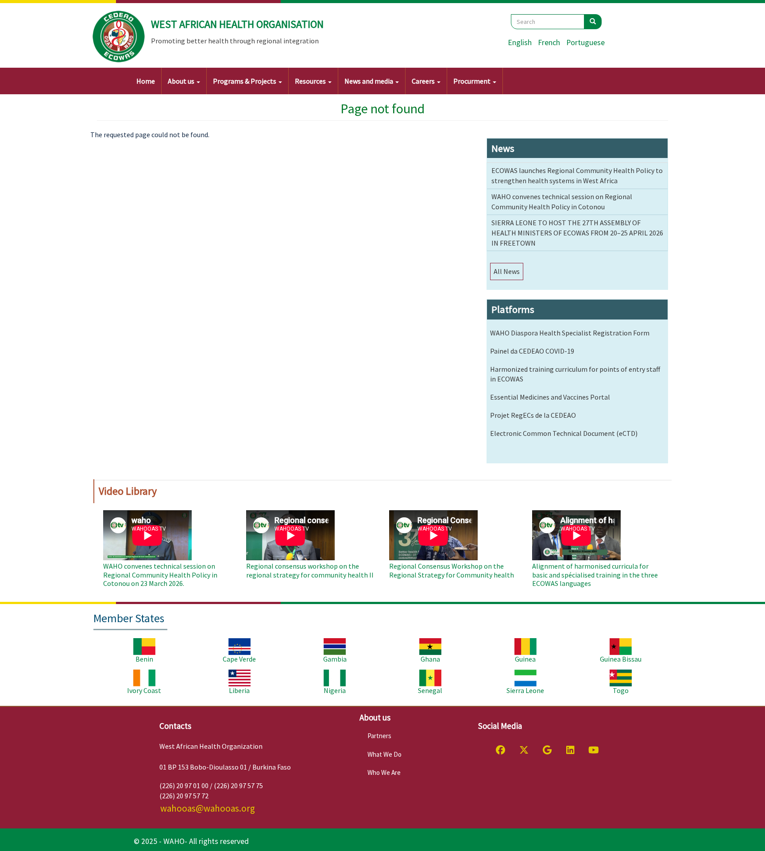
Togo (621, 690)
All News (507, 271)
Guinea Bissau (620, 659)
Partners (379, 736)
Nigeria (335, 690)
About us (182, 81)
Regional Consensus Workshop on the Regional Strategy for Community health (451, 570)
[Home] (119, 37)
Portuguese (585, 42)
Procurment (472, 81)
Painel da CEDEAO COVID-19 (532, 351)
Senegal (430, 690)
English (520, 42)
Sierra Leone (525, 690)
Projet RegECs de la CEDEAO (533, 415)
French (549, 42)
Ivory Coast (144, 690)
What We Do (384, 754)
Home (145, 81)
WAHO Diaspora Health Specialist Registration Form (569, 332)
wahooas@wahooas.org (207, 808)
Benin (144, 659)
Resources (311, 81)
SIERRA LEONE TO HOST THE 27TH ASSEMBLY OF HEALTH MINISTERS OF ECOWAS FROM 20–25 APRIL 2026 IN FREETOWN (577, 232)
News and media (369, 81)
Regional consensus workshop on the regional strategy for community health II (310, 570)
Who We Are (384, 772)
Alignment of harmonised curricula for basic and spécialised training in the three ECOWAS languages (595, 574)
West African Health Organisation (237, 24)
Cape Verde (239, 659)
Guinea (525, 659)
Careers (424, 81)
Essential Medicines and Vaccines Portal (550, 397)
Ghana (430, 659)
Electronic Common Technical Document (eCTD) (564, 433)
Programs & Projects (245, 81)
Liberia (239, 690)
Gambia (335, 659)
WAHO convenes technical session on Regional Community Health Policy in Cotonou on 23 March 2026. (160, 574)
